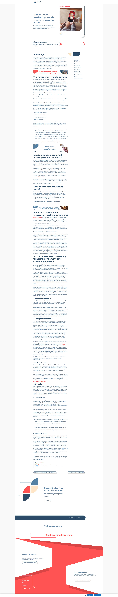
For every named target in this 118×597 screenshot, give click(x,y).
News (75, 76)
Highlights (77, 69)
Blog (56, 2)
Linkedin (75, 518)
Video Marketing (65, 6)
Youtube (29, 589)
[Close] (117, 595)
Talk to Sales (80, 2)
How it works (52, 2)
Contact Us (68, 2)
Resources (60, 2)
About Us (24, 578)
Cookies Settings (83, 595)
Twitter (79, 518)
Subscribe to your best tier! (82, 580)
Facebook (82, 518)
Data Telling (77, 67)
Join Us (47, 500)
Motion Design (78, 74)
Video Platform (45, 2)
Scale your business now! (30, 562)
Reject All (90, 595)
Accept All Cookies (97, 595)
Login (74, 2)
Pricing (65, 2)
